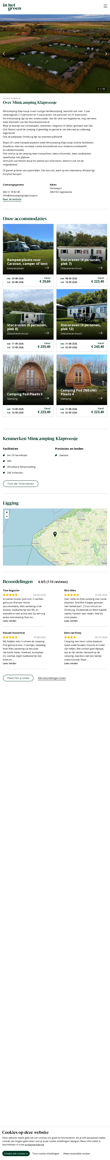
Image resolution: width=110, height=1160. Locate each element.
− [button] (7, 516)
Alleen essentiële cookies (76, 1153)
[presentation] (4, 54)
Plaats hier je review (18, 678)
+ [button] (7, 512)
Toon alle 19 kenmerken (20, 483)
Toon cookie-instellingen (45, 1153)
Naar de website (12, 199)
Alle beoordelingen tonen (52, 678)
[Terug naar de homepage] (12, 7)
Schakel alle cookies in (16, 1153)
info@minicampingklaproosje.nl (20, 195)
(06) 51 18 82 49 (11, 192)
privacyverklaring (34, 1144)
